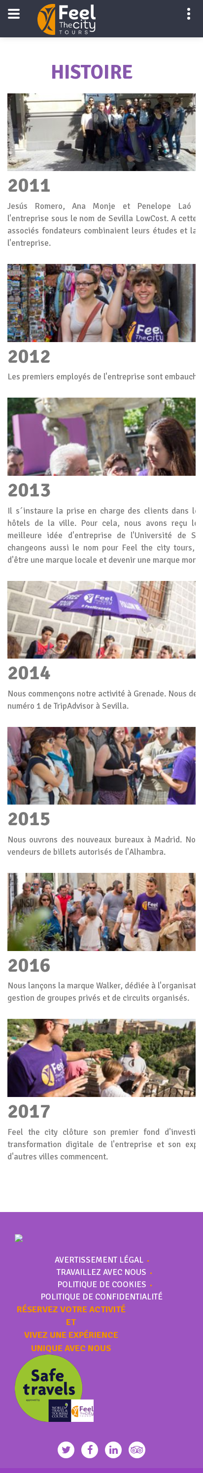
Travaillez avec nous (101, 1272)
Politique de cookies (101, 1285)
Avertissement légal (99, 1260)
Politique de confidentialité (101, 1297)
